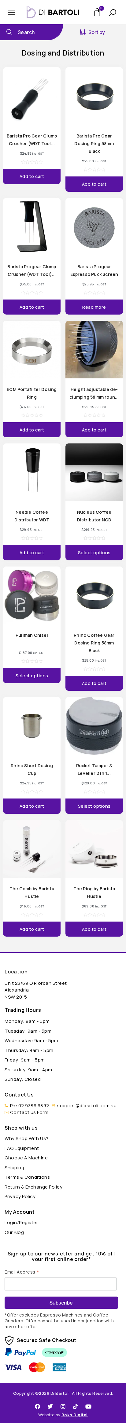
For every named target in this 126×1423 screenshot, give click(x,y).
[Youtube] (88, 1406)
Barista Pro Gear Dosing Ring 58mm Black (94, 143)
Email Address (22, 1271)
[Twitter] (50, 1406)
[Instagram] (63, 1406)
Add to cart (32, 176)
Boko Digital (74, 1414)
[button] (11, 12)
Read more (94, 307)
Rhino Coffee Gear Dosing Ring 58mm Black (94, 642)
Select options (94, 552)
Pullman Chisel (32, 635)
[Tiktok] (75, 1406)
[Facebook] (37, 1406)
